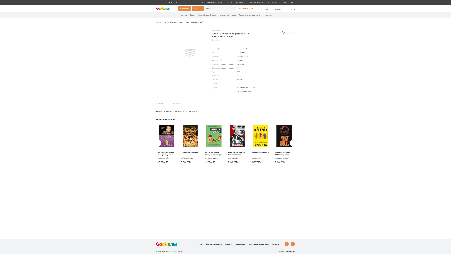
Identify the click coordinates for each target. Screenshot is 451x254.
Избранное (278, 10)
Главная (159, 22)
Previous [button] (158, 143)
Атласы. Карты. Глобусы (207, 15)
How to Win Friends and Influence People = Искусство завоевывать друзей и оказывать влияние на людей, (237, 153)
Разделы (185, 8)
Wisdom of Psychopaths (260, 152)
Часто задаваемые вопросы (259, 2)
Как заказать (240, 2)
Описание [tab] (160, 103)
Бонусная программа (214, 2)
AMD (285, 2)
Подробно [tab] (177, 103)
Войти (267, 10)
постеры (268, 15)
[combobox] (217, 8)
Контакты (275, 2)
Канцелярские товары (227, 15)
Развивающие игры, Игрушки (250, 15)
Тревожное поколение (189, 152)
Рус (292, 2)
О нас (201, 2)
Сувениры (183, 15)
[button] (198, 8)
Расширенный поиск (245, 8)
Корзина (292, 10)
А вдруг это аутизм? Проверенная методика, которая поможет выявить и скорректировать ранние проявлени (213, 153)
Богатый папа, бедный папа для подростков (166, 153)
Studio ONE (291, 251)
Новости (229, 2)
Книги (192, 15)
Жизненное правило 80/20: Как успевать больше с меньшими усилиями (283, 153)
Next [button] (293, 143)
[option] (190, 52)
